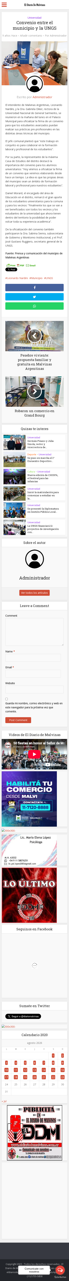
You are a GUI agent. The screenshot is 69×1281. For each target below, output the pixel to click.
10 (6, 1070)
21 (43, 1077)
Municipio (37, 278)
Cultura (31, 471)
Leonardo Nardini (17, 278)
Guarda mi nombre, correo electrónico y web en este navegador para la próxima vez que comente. (34, 707)
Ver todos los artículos (34, 592)
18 (15, 1077)
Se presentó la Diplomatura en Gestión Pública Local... (43, 510)
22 (53, 1077)
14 (43, 1070)
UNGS (49, 278)
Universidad (34, 17)
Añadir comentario (31, 35)
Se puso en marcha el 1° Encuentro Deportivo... (40, 459)
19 (25, 1077)
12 (25, 1070)
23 (62, 1077)
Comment (11, 615)
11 (15, 1070)
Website (10, 683)
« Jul (4, 1101)
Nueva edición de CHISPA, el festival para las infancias (42, 478)
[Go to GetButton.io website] (60, 1277)
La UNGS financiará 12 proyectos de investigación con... (43, 529)
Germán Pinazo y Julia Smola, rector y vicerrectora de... (40, 444)
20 (34, 1077)
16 (62, 1070)
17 (6, 1077)
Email (9, 667)
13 (34, 1070)
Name (10, 651)
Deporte (31, 454)
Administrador (58, 35)
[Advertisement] (34, 1200)
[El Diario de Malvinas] (35, 4)
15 (53, 1070)
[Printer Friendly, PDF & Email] (21, 265)
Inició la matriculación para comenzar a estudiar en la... (43, 495)
